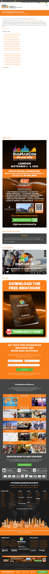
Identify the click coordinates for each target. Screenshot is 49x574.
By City (23, 485)
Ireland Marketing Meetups (44, 543)
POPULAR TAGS (34, 538)
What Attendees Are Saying (11, 231)
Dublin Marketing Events (10, 13)
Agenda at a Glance (6, 541)
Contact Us (13, 546)
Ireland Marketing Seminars (44, 544)
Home (3, 13)
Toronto (20, 494)
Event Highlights (7, 247)
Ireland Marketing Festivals (44, 540)
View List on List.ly (5, 28)
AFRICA (28, 502)
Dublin (29, 495)
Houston (3, 503)
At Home (45, 495)
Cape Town (30, 505)
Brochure (5, 278)
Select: (11, 485)
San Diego (12, 500)
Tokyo (38, 496)
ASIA (37, 491)
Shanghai (38, 494)
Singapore (38, 495)
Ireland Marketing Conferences (35, 545)
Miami (12, 492)
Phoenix (12, 499)
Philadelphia (13, 498)
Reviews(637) (42, 2)
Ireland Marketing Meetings (44, 541)
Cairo (29, 503)
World (45, 499)
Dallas (3, 498)
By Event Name (17, 485)
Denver (3, 499)
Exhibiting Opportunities (15, 545)
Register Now (6, 138)
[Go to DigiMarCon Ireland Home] (5, 6)
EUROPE (28, 491)
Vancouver (21, 495)
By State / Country (29, 485)
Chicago (3, 496)
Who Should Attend (6, 543)
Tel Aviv (29, 500)
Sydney (38, 502)
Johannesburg (30, 506)
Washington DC (13, 504)
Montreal (20, 492)
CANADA (20, 491)
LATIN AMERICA (21, 497)
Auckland (38, 500)
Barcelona (30, 494)
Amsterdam (30, 492)
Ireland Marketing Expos (35, 547)
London (20, 505)
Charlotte (3, 495)
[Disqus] (24, 85)
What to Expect (5, 542)
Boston (3, 494)
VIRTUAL (44, 491)
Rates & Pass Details (15, 541)
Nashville (12, 494)
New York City (13, 495)
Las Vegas (3, 504)
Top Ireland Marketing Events (35, 544)
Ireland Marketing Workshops (44, 547)
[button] (43, 236)
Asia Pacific (46, 494)
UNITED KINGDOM (21, 503)
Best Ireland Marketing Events (35, 543)
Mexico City (21, 498)
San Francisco (13, 502)
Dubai (29, 498)
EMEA (45, 496)
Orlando (12, 496)
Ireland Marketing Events (35, 540)
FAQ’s (3, 546)
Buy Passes (13, 539)
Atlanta (3, 492)
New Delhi (38, 492)
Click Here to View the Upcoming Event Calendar (24, 487)
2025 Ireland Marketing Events (35, 541)
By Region (37, 485)
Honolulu (3, 502)
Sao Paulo (21, 501)
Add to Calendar (18, 1)
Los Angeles (4, 506)
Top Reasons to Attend (6, 545)
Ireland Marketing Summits (44, 545)
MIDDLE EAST (29, 497)
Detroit (3, 500)
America (45, 492)
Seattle (12, 503)
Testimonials (13, 542)
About (3, 539)
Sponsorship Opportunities (16, 543)
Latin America (46, 498)
